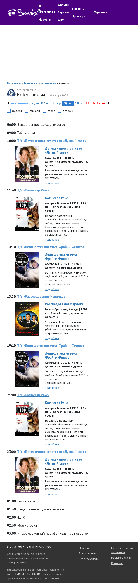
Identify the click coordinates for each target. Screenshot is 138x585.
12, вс (101, 103)
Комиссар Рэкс (56, 198)
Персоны (78, 9)
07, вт (45, 103)
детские (68, 111)
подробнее (52, 183)
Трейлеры (79, 16)
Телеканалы (47, 12)
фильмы (17, 111)
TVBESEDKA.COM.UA (38, 546)
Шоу (61, 20)
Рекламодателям (121, 557)
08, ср (56, 103)
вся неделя (20, 103)
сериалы (35, 111)
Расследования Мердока (64, 304)
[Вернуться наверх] (131, 573)
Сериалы (63, 12)
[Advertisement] (69, 53)
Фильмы (63, 5)
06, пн (34, 103)
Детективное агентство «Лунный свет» (63, 150)
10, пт (79, 103)
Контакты (117, 563)
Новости (45, 20)
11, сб (90, 103)
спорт (51, 111)
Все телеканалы (89, 559)
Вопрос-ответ (87, 553)
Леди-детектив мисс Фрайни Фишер (61, 256)
